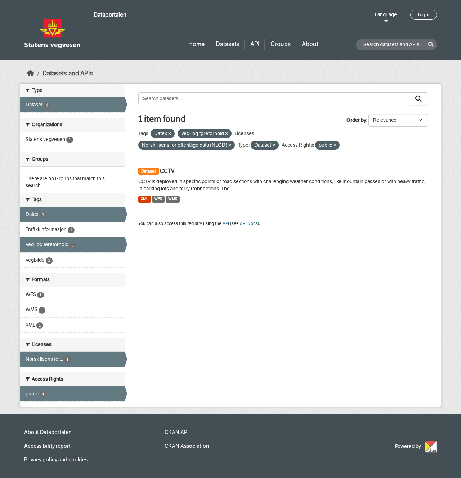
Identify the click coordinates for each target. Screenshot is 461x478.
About (310, 44)
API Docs (249, 223)
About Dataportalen (47, 432)
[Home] (30, 73)
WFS (158, 198)
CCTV (167, 171)
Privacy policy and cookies (56, 459)
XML (144, 198)
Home (196, 44)
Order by (356, 120)
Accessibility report (47, 446)
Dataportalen (110, 14)
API (254, 44)
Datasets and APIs (67, 73)
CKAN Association (187, 446)
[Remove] (169, 134)
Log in (423, 14)
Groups (280, 44)
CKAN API (177, 432)
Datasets (227, 44)
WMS (172, 198)
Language (386, 15)
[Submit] (418, 98)
